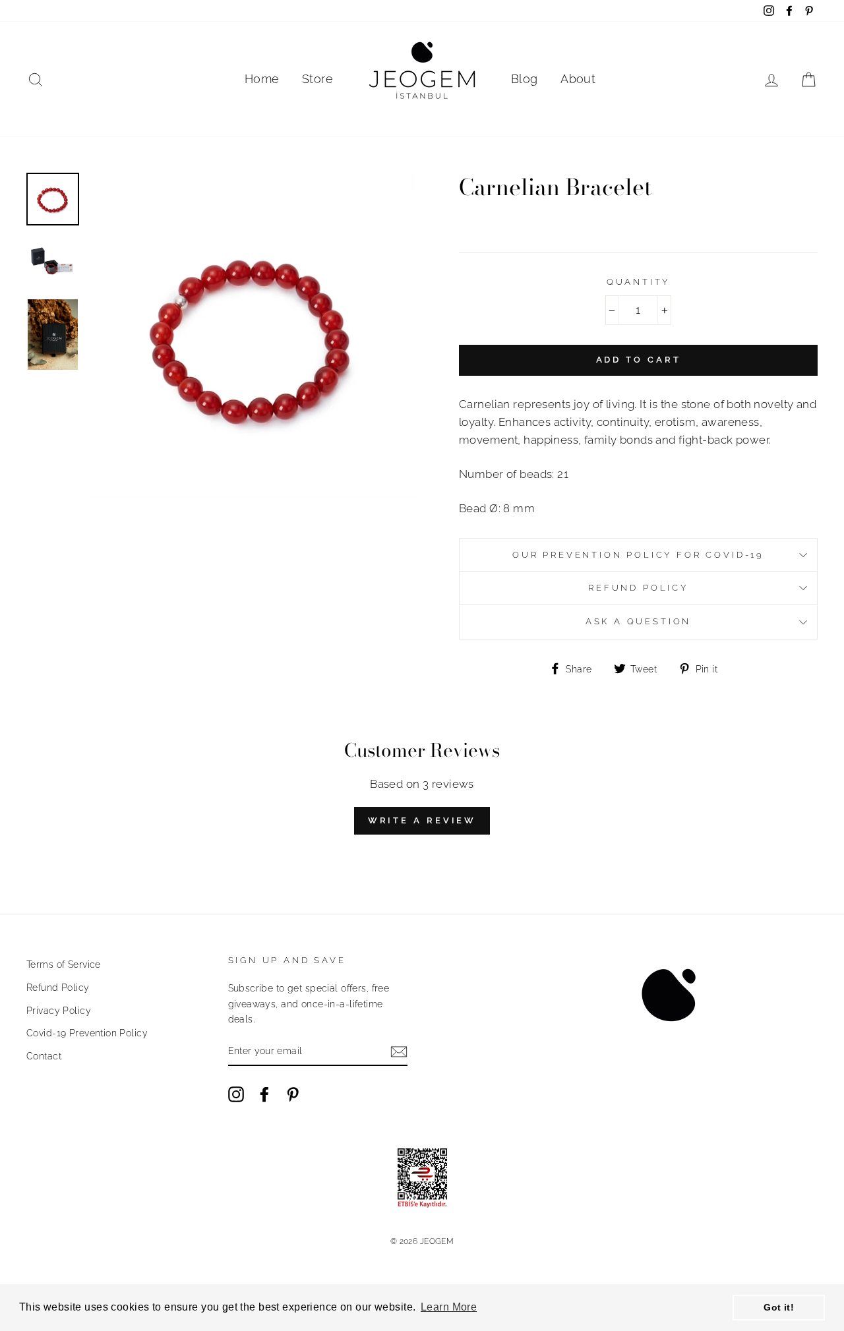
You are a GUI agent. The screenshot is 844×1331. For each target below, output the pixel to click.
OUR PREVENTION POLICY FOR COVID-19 (638, 555)
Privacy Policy (58, 1010)
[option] (252, 335)
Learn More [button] (449, 1307)
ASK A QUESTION (639, 621)
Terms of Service (63, 964)
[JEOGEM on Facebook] (264, 1094)
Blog (524, 79)
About (577, 79)
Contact (43, 1055)
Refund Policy (58, 987)
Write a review (422, 820)
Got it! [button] (779, 1307)
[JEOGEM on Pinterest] (293, 1094)
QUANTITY (639, 282)
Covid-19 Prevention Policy (87, 1032)
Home (262, 79)
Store (317, 79)
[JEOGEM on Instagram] (236, 1094)
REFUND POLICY (638, 588)
